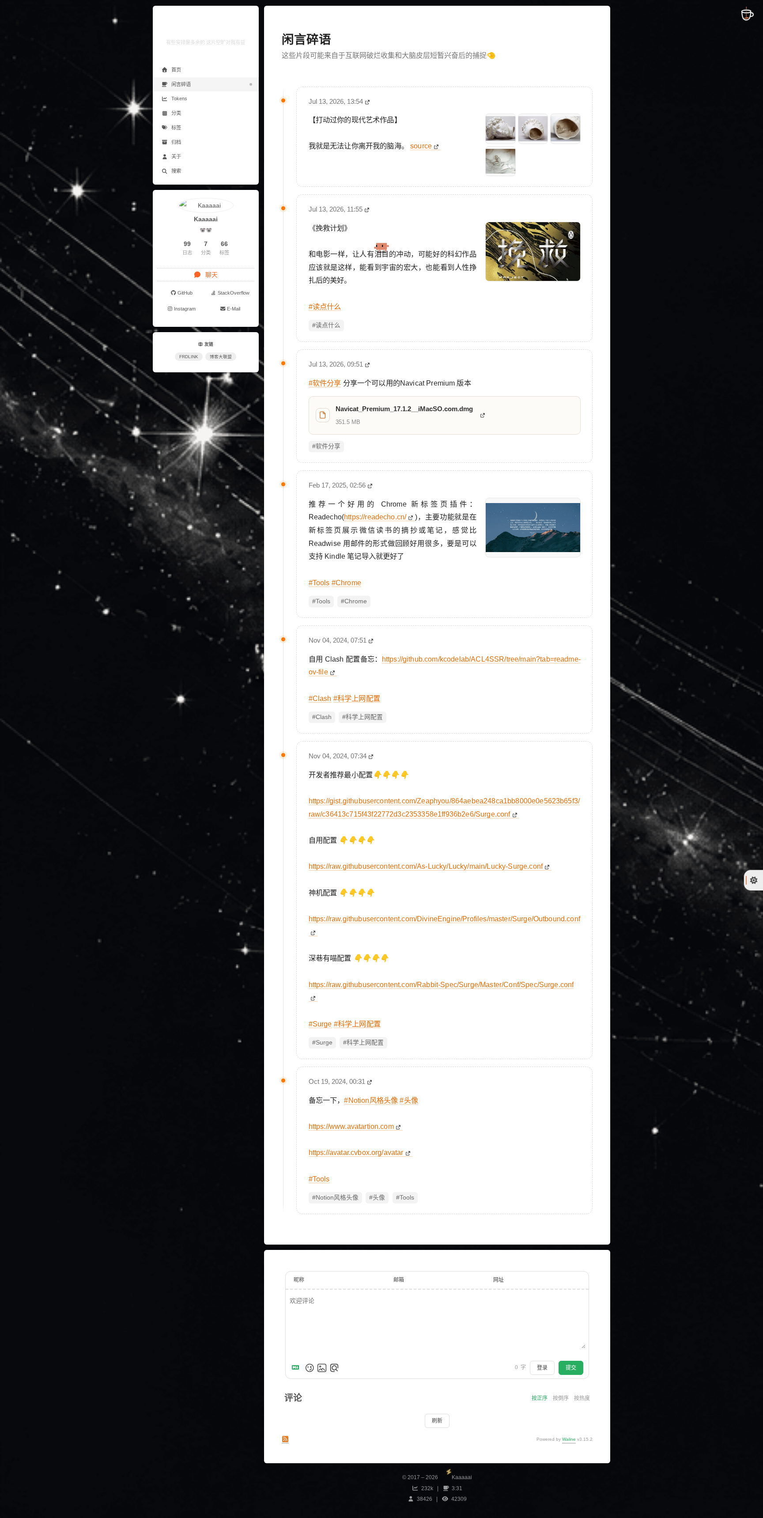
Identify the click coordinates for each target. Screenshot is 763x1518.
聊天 (211, 274)
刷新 (437, 1421)
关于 (176, 156)
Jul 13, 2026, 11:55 (336, 209)
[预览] (334, 1368)
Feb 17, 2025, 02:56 (337, 485)
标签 (176, 127)
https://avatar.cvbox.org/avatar (356, 1152)
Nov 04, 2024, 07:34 (337, 756)
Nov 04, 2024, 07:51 (337, 640)
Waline (569, 1439)
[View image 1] (500, 129)
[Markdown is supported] (297, 1368)
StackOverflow (233, 292)
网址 (498, 1280)
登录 (542, 1368)
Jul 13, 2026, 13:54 (336, 101)
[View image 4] (500, 161)
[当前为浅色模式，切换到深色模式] (753, 880)
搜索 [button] (176, 171)
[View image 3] (565, 129)
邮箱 (398, 1280)
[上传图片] (322, 1368)
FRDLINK (188, 356)
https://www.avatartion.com (351, 1126)
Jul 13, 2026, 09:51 (336, 364)
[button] (206, 321)
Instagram (185, 308)
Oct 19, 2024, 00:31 (337, 1081)
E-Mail (233, 308)
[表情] (309, 1368)
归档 (176, 142)
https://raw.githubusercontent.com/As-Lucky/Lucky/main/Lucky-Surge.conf (426, 866)
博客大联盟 (221, 356)
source (421, 146)
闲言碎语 (181, 84)
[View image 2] (533, 129)
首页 (176, 69)
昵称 (299, 1280)
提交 (571, 1368)
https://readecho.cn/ (375, 517)
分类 (176, 113)
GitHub (185, 292)
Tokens (179, 98)
